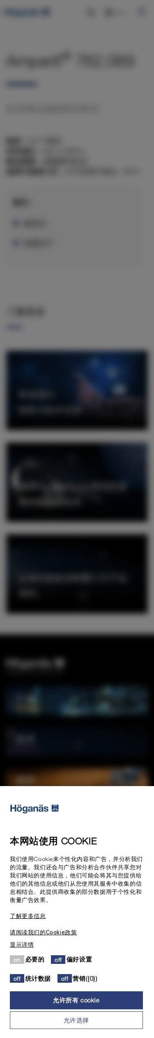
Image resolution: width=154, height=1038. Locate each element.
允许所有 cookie (76, 1000)
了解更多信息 (28, 916)
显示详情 (22, 944)
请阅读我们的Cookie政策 (43, 932)
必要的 (35, 959)
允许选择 (76, 1020)
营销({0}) (85, 978)
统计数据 (38, 978)
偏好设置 (79, 959)
